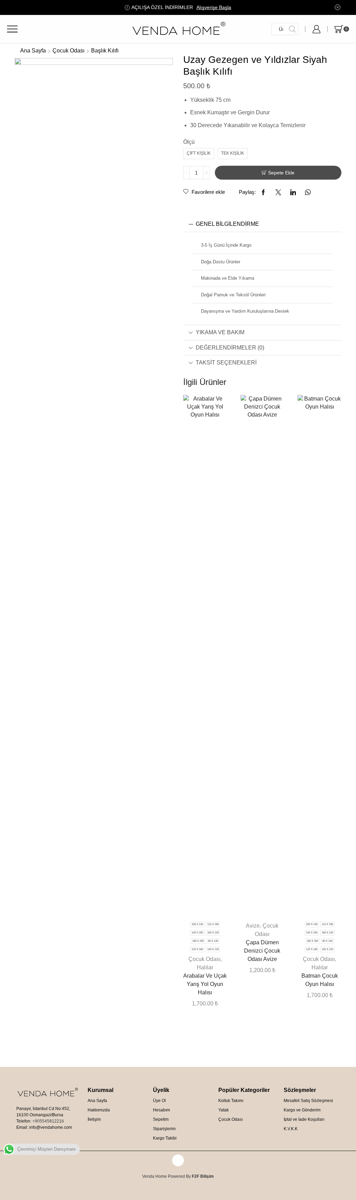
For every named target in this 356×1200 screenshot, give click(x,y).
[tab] (262, 224)
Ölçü (189, 142)
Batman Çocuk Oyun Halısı (319, 980)
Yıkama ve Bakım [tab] (220, 332)
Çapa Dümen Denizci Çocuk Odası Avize (262, 950)
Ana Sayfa (33, 51)
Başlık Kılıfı (105, 51)
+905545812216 (48, 1121)
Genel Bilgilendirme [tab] (227, 224)
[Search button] (292, 29)
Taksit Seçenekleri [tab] (226, 362)
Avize (253, 926)
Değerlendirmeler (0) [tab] (230, 348)
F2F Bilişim (203, 1176)
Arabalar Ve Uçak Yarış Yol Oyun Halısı (205, 984)
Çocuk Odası (68, 51)
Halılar (205, 967)
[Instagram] (178, 1160)
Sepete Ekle (281, 172)
